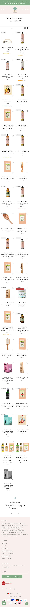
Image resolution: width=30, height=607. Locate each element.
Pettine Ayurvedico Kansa (8, 48)
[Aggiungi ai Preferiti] (13, 33)
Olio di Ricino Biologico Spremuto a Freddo (7, 203)
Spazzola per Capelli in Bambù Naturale (7, 229)
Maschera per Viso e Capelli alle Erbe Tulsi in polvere (7, 127)
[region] (15, 504)
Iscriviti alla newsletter (12, 576)
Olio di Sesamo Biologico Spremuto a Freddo (22, 49)
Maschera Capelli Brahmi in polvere (22, 354)
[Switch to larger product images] (25, 28)
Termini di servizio (6, 556)
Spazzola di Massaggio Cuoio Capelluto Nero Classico (7, 486)
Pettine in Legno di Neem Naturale (22, 177)
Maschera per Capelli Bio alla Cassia (22, 430)
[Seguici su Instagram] (6, 589)
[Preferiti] (25, 9)
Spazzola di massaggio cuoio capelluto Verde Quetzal (7, 432)
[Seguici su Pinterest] (10, 589)
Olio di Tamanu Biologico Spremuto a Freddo (7, 76)
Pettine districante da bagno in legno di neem (7, 304)
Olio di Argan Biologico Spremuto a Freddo (22, 127)
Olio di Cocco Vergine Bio (22, 303)
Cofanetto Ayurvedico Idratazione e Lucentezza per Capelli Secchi (7, 459)
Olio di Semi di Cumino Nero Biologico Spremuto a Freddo (22, 329)
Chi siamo (4, 543)
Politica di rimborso (7, 558)
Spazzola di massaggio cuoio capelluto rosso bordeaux (7, 379)
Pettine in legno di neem (22, 377)
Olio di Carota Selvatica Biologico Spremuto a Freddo (8, 151)
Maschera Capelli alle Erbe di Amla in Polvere (7, 279)
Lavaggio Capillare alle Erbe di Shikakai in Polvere (7, 178)
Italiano (18, 593)
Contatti (4, 546)
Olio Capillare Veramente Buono (22, 75)
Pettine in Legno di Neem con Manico (22, 278)
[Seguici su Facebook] (2, 589)
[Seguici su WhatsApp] (14, 589)
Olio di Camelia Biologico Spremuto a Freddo (22, 203)
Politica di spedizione (7, 553)
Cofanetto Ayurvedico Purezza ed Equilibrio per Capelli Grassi (22, 458)
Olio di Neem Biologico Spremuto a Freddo (22, 254)
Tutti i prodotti (5, 548)
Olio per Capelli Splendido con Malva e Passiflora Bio (7, 405)
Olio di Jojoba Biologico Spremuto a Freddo (22, 151)
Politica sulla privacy (7, 551)
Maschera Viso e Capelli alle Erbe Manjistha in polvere (7, 328)
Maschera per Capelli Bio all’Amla (7, 100)
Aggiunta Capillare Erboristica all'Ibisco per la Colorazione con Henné (22, 406)
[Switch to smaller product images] (27, 28)
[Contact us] (26, 603)
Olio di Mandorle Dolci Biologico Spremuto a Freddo (22, 101)
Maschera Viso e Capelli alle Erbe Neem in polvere (22, 230)
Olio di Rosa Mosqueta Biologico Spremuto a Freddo (7, 254)
